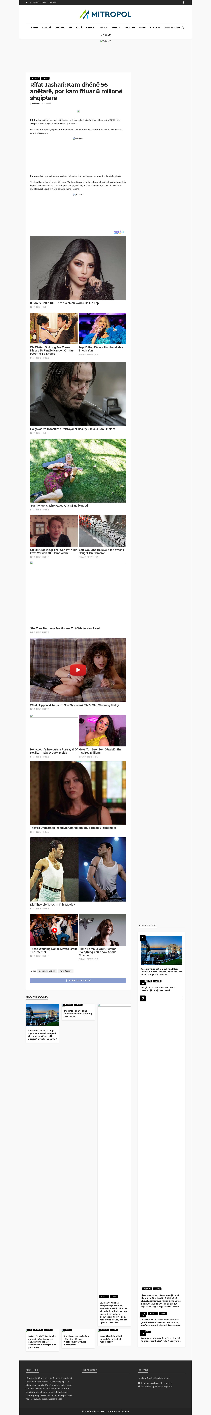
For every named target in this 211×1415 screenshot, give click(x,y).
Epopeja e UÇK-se (47, 971)
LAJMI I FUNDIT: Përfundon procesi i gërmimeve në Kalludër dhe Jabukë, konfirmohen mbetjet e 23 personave (42, 1342)
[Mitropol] (105, 14)
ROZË (79, 27)
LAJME (34, 27)
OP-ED (142, 27)
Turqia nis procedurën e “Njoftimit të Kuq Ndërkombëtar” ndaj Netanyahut (77, 1340)
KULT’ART (155, 27)
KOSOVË (46, 27)
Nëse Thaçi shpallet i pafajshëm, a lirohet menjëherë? (111, 1339)
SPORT (103, 27)
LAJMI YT (91, 27)
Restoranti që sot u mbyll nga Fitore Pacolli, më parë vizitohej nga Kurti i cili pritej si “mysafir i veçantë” (42, 1034)
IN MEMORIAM (172, 27)
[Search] (182, 27)
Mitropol (35, 104)
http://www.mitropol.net (161, 1386)
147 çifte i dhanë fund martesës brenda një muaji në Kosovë (78, 1014)
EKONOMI (129, 27)
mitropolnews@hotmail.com (159, 1383)
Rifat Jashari (65, 971)
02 (70, 27)
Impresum (53, 2)
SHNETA (116, 27)
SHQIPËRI (60, 27)
